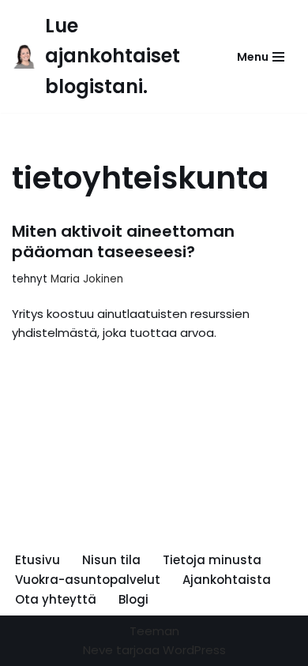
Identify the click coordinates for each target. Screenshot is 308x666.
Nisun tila (111, 560)
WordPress (194, 650)
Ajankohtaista (226, 579)
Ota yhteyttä (55, 599)
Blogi (133, 599)
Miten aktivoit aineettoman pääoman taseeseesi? (123, 241)
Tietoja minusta (212, 560)
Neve (98, 650)
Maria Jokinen (87, 278)
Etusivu (37, 560)
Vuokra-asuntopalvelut (87, 579)
